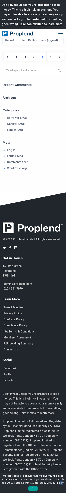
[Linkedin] (15, 248)
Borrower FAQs (17, 118)
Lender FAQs (15, 129)
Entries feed (15, 156)
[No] (61, 483)
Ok (33, 488)
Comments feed (17, 162)
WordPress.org (17, 168)
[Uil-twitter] (4, 248)
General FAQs (16, 123)
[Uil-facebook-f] (10, 248)
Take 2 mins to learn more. (37, 413)
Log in (11, 150)
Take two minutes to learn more (40, 24)
